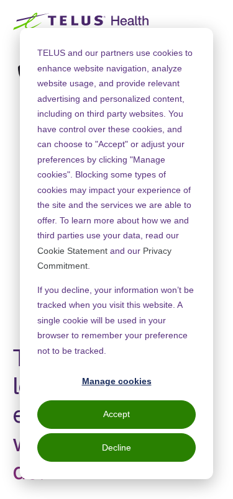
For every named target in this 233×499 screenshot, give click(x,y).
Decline (116, 447)
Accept (116, 414)
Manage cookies (117, 381)
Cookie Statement (72, 251)
